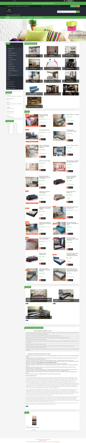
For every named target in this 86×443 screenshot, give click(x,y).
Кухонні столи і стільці (33, 106)
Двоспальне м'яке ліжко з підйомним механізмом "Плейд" (45, 208)
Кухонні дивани (33, 93)
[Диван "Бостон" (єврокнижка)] (32, 259)
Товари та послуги (15, 17)
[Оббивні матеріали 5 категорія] (34, 420)
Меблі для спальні (69, 55)
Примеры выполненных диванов (62, 300)
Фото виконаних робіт (11, 86)
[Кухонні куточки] (70, 77)
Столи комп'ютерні (69, 68)
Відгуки (8, 79)
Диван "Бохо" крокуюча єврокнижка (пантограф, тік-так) (45, 223)
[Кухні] (70, 89)
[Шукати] (78, 12)
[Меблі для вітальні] (34, 64)
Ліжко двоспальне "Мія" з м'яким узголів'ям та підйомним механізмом (73, 254)
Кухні (70, 93)
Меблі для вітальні (33, 68)
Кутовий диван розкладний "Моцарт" (72, 130)
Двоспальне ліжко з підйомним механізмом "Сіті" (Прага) (44, 177)
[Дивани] (52, 51)
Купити (43, 126)
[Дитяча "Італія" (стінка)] (32, 166)
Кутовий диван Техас (44, 130)
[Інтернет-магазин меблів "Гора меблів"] (9, 11)
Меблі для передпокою (51, 93)
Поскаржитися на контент (45, 441)
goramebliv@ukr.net (10, 116)
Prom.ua (49, 439)
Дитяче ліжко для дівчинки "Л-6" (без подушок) (43, 115)
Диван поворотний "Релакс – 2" (71, 192)
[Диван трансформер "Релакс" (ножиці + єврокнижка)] (59, 182)
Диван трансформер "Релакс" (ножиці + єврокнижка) (71, 177)
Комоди (33, 81)
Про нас (24, 17)
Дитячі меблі (33, 55)
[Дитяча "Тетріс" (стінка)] (59, 151)
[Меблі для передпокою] (52, 89)
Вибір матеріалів (10, 84)
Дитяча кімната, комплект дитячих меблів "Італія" (73, 161)
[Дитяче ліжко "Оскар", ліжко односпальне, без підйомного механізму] (59, 274)
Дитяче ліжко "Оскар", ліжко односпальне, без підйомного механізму (72, 269)
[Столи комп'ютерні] (70, 64)
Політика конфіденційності (55, 441)
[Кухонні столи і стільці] (34, 102)
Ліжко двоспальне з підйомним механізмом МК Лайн (44, 269)
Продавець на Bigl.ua (43, 440)
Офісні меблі (52, 81)
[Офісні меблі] (52, 77)
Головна (8, 17)
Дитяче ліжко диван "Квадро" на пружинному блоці (72, 223)
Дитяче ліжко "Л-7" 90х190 (73, 114)
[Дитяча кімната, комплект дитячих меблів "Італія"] (59, 166)
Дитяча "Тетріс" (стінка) (72, 145)
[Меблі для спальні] (70, 51)
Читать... (34, 429)
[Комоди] (34, 77)
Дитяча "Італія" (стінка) (44, 160)
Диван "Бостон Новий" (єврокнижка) (44, 192)
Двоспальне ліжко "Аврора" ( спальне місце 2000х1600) (72, 239)
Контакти (30, 17)
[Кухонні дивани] (34, 89)
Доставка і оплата (38, 17)
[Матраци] (52, 64)
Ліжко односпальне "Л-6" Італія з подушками (45, 238)
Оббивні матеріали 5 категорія (32, 427)
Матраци (51, 68)
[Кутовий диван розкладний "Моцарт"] (59, 135)
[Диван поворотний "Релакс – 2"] (59, 197)
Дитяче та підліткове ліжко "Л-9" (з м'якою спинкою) (44, 146)
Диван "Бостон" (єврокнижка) (43, 254)
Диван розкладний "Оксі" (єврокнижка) (72, 207)
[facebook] (26, 406)
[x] (27, 406)
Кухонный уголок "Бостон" (33, 317)
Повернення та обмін (11, 88)
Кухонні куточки (70, 81)
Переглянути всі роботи (30, 323)
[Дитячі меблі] (34, 51)
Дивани (51, 55)
